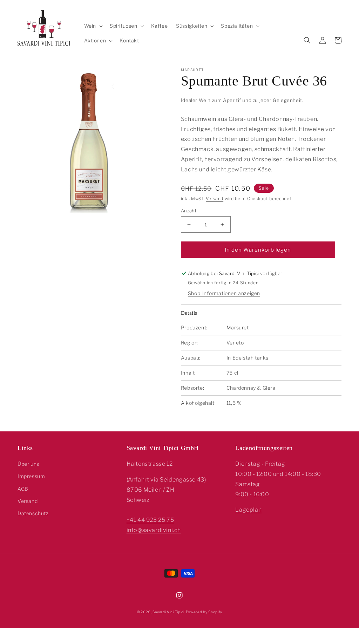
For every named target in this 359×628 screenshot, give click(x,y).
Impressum (31, 476)
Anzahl (188, 210)
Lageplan (248, 509)
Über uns (28, 464)
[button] (93, 26)
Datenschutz (33, 513)
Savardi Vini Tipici (168, 612)
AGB (23, 489)
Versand (214, 198)
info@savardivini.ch (154, 530)
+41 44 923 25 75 (150, 520)
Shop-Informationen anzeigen (224, 293)
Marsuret (237, 327)
